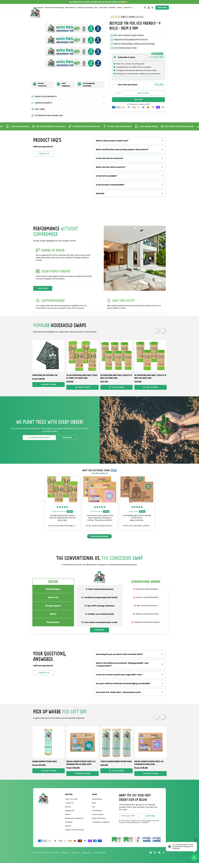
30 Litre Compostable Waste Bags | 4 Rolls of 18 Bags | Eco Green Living (81, 376)
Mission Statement (99, 818)
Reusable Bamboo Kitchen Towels (44, 761)
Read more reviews (99, 536)
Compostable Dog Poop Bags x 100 (44, 375)
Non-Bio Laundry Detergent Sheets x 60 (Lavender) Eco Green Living (148, 762)
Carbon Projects (98, 814)
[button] (128, 8)
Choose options (48, 384)
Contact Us (69, 803)
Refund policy (65, 852)
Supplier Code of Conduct (74, 830)
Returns (68, 814)
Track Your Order (71, 799)
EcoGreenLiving (42, 852)
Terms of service (86, 852)
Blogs (94, 803)
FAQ (93, 807)
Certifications (97, 799)
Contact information (100, 852)
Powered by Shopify (53, 852)
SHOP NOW (162, 7)
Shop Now (67, 437)
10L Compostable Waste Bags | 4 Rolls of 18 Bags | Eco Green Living (150, 376)
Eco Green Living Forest (39, 437)
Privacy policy (75, 852)
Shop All (68, 826)
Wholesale (69, 822)
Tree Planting (97, 811)
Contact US (43, 153)
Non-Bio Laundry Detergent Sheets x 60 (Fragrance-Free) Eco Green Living (80, 762)
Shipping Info (69, 811)
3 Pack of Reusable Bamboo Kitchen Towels (116, 761)
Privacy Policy (146, 821)
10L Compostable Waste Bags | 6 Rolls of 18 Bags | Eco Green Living (116, 376)
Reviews (68, 807)
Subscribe (150, 816)
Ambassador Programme (74, 818)
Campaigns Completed (100, 822)
